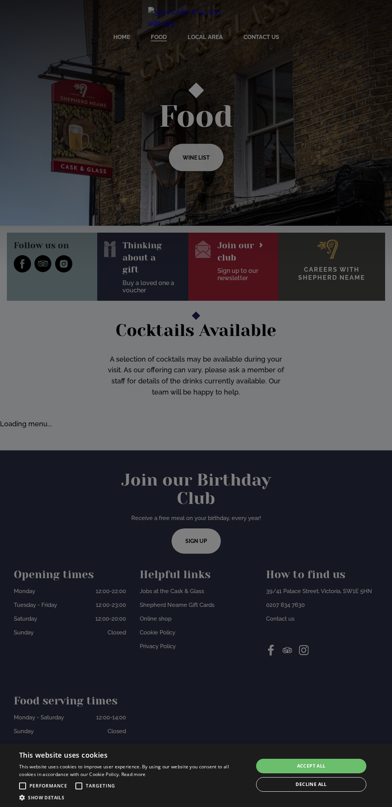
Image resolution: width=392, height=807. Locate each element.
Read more (133, 774)
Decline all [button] (311, 784)
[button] (22, 786)
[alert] (196, 775)
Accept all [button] (311, 766)
